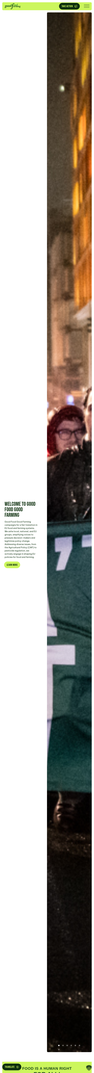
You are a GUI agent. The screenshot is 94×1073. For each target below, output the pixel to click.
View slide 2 (63, 1045)
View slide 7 (59, 1049)
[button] (89, 1068)
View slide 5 (75, 1045)
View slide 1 (59, 1045)
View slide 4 (71, 1045)
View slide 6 (79, 1045)
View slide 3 (67, 1045)
